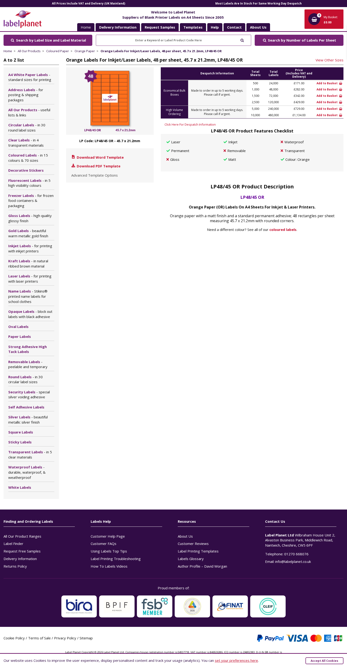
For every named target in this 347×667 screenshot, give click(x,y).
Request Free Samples (22, 551)
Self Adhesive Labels (26, 407)
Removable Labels (27, 364)
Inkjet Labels (30, 248)
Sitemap (86, 638)
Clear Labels (26, 143)
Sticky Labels (20, 442)
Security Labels (29, 394)
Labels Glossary (191, 558)
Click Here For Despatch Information (190, 124)
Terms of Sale (39, 638)
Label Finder (13, 543)
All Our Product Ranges (22, 536)
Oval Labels (18, 326)
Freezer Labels (31, 200)
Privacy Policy (65, 638)
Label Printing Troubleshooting (116, 558)
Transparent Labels (30, 454)
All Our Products (29, 51)
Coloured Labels (28, 158)
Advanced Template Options (94, 175)
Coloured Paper (57, 51)
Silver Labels (28, 420)
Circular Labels (26, 127)
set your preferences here (236, 660)
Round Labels (25, 379)
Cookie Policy (14, 638)
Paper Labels (19, 336)
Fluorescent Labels (29, 183)
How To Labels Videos (109, 566)
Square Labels (20, 432)
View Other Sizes (329, 60)
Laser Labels (29, 279)
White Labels (19, 487)
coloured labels (282, 229)
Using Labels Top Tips (109, 551)
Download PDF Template (98, 166)
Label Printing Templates (198, 551)
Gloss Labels (30, 218)
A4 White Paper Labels (29, 77)
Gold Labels (28, 233)
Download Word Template (100, 157)
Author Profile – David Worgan (202, 566)
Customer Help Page (108, 536)
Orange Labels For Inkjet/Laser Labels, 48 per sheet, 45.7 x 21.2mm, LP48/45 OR (161, 51)
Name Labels (27, 296)
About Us (185, 536)
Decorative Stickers (26, 170)
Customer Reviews (193, 543)
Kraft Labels (28, 263)
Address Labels (25, 94)
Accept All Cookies (324, 661)
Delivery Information (20, 558)
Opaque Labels (30, 314)
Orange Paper (85, 51)
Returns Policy (15, 566)
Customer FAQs (103, 543)
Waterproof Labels (27, 472)
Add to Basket (327, 83)
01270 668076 (296, 554)
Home (86, 27)
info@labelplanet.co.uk (293, 561)
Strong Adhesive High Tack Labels (27, 349)
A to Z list (14, 60)
